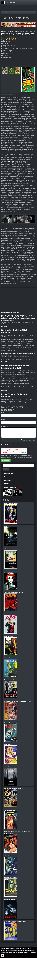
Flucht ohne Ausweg (10, 723)
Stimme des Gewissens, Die (12, 658)
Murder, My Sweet (9, 899)
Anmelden (4, 357)
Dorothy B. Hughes (19, 31)
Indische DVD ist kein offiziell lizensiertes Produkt (15, 366)
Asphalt (6, 614)
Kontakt (6, 483)
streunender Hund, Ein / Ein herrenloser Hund (17, 701)
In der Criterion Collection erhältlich (14, 395)
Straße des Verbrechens (11, 503)
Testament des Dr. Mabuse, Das (13, 592)
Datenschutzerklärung (10, 487)
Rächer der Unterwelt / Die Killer (13, 788)
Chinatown (7, 549)
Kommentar (4, 426)
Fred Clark (18, 33)
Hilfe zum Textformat (29, 440)
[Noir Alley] (17, 492)
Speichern (6, 460)
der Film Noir (11, 2)
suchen (6, 470)
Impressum (7, 480)
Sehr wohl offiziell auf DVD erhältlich (14, 331)
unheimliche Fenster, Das (11, 877)
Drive (5, 526)
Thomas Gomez (13, 35)
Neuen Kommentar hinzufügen (10, 312)
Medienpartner (8, 473)
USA (8, 31)
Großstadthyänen (9, 810)
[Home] (3, 2)
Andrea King (21, 35)
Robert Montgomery (30, 31)
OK (3, 955)
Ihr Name (3, 413)
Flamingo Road (8, 572)
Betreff (3, 419)
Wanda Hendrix (29, 35)
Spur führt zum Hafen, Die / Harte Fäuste (16, 680)
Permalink (4, 326)
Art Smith (11, 33)
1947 (11, 31)
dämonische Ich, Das (10, 856)
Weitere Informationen (30, 952)
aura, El (6, 767)
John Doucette (25, 33)
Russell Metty (4, 33)
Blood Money (8, 744)
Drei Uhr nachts (9, 636)
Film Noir (3, 31)
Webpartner (7, 477)
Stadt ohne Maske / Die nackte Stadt (15, 921)
